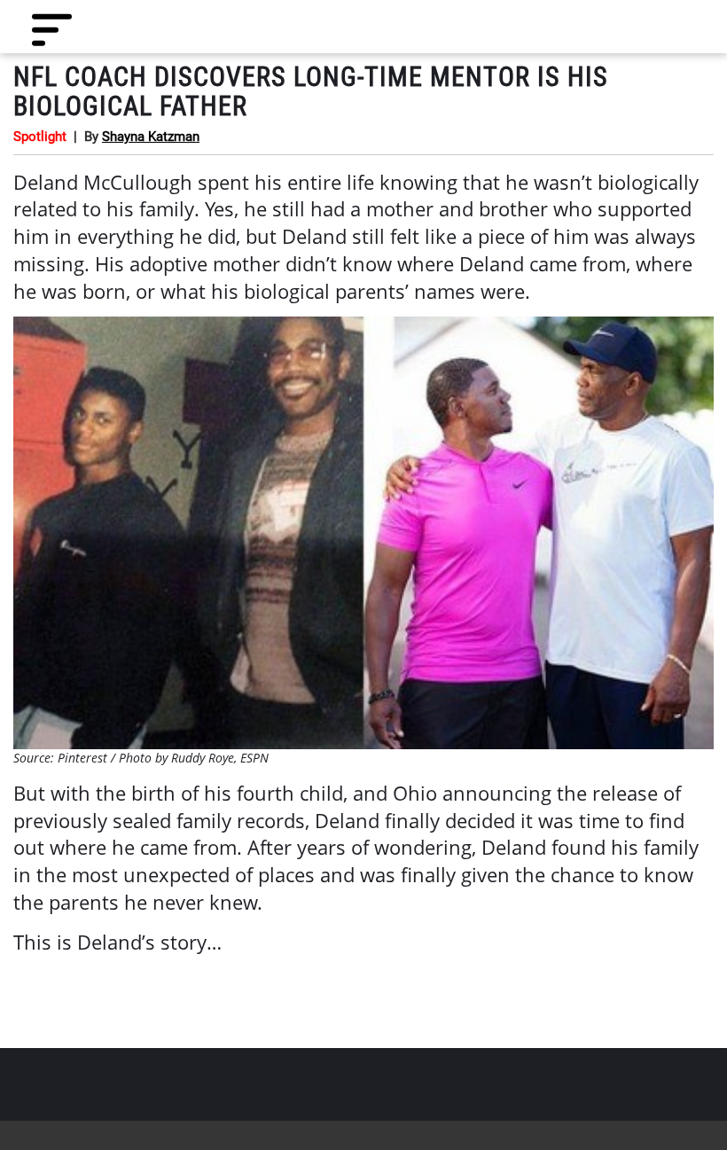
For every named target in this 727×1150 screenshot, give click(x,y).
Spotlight (39, 137)
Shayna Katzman (150, 137)
